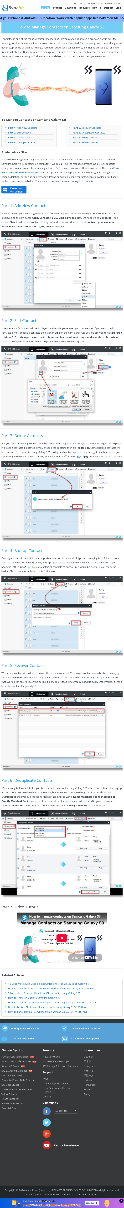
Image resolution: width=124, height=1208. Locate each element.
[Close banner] (121, 1201)
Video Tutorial (85, 137)
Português (90, 1084)
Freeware (84, 7)
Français (88, 1066)
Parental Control (10, 1108)
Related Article (85, 142)
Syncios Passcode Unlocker (16, 1061)
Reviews (108, 3)
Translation (80, 1194)
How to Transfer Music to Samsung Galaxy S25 (34, 997)
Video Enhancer (10, 1094)
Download (70, 7)
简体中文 (88, 1070)
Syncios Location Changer (15, 1056)
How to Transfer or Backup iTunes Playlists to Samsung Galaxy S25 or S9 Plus (51, 988)
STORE (45, 7)
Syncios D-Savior (10, 1066)
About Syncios (34, 1194)
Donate (47, 1096)
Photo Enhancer (10, 1098)
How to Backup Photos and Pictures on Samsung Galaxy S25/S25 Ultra (47, 1007)
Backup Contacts (21, 142)
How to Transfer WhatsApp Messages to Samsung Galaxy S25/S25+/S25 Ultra (52, 1002)
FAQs (46, 1078)
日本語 (87, 1061)
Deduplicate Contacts (89, 132)
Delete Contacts (21, 137)
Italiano (88, 1080)
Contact (93, 1194)
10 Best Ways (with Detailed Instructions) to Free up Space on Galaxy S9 (48, 983)
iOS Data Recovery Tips (56, 1061)
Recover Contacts (87, 127)
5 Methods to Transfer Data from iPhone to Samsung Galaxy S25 (44, 993)
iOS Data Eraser (10, 1084)
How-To (96, 7)
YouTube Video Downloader (17, 1089)
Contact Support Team (55, 1083)
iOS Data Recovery (11, 1075)
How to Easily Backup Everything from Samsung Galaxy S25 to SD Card (47, 1011)
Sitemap (66, 1194)
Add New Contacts (22, 127)
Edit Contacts (20, 132)
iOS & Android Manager (14, 1070)
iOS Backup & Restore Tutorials (60, 1066)
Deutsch (88, 1056)
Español (88, 1089)
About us (118, 3)
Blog (118, 7)
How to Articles (51, 1056)
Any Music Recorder (12, 1103)
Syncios (16, 5)
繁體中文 (88, 1075)
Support (108, 7)
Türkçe (87, 1094)
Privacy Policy (52, 1194)
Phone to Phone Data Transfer (18, 1080)
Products (57, 7)
